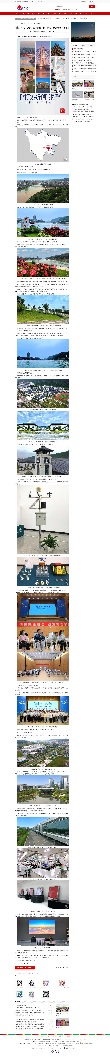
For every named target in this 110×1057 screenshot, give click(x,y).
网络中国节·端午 (83, 18)
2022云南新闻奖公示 (21, 1005)
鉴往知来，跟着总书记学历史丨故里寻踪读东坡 (29, 973)
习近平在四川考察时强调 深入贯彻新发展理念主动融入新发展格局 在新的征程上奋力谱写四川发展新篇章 (85, 69)
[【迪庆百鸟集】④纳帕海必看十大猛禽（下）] (77, 94)
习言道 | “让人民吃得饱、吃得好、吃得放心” (81, 121)
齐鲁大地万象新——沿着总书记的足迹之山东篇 (27, 1007)
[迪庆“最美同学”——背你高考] (88, 94)
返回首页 (66, 23)
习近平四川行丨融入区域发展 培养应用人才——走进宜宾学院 (85, 72)
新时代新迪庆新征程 (71, 18)
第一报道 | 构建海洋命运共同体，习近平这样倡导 (82, 119)
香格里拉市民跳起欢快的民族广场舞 (25, 1015)
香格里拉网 (22, 23)
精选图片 (91, 45)
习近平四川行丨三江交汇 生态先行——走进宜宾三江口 (29, 1029)
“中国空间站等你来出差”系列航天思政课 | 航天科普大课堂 (30, 1019)
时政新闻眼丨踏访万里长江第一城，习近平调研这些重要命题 (85, 58)
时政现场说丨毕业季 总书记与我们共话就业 (26, 1021)
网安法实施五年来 (59, 18)
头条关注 (83, 45)
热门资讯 (75, 45)
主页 (17, 23)
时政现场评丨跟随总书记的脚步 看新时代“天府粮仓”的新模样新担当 (84, 55)
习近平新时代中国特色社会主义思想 (25, 18)
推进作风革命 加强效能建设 (45, 18)
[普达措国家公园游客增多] (62, 1022)
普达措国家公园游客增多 (61, 1027)
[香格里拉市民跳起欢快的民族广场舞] (62, 1008)
